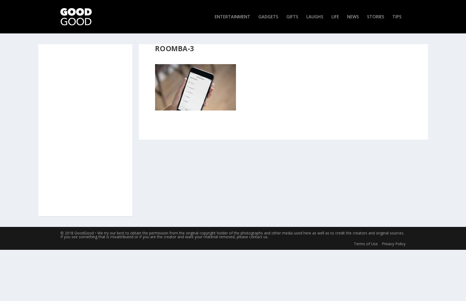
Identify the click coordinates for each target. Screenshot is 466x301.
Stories (375, 17)
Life (335, 17)
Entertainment (232, 17)
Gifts (292, 17)
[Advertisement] (85, 130)
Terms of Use (366, 243)
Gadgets (268, 17)
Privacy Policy (394, 243)
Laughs (314, 17)
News (353, 17)
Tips (397, 17)
